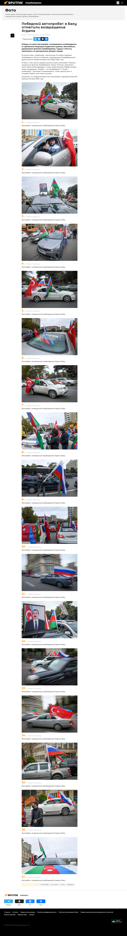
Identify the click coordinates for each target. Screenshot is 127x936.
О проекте (7, 912)
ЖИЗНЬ (63, 884)
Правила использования (27, 912)
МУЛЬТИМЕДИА (45, 884)
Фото (23, 884)
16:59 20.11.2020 (27, 35)
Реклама (31, 914)
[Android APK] (116, 921)
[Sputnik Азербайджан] (14, 5)
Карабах (36, 884)
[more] (76, 122)
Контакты (15, 912)
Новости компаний (9, 914)
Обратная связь (22, 914)
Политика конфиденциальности (46, 912)
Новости (29, 884)
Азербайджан (70, 884)
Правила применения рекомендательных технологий (97, 912)
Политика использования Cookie (68, 912)
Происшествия (54, 884)
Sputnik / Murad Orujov (33, 122)
